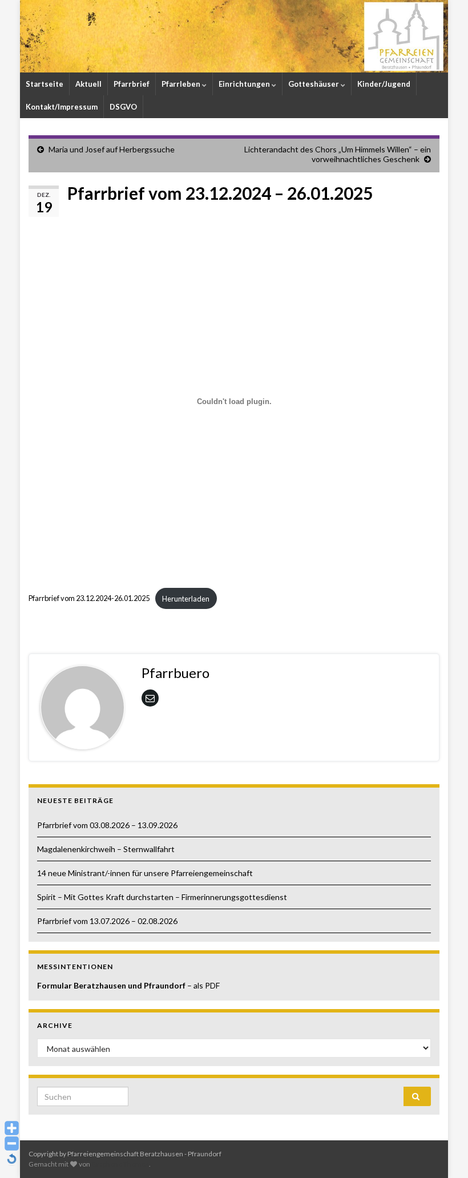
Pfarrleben (182, 83)
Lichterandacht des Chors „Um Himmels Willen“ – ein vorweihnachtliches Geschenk (337, 154)
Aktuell (88, 83)
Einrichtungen (245, 83)
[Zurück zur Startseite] (234, 36)
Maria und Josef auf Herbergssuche (112, 149)
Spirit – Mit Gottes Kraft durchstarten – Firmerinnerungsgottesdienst (162, 897)
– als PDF (203, 985)
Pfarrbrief (132, 83)
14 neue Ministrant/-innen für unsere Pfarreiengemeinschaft (145, 873)
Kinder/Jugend (383, 83)
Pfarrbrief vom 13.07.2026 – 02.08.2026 (107, 921)
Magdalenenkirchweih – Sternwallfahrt (106, 849)
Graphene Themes (120, 1164)
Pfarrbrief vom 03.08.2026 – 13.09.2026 (107, 825)
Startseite (44, 83)
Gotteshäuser (314, 83)
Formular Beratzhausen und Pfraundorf (112, 985)
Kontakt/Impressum (62, 106)
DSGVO (123, 106)
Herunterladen (185, 598)
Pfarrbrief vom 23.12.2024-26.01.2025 (89, 598)
